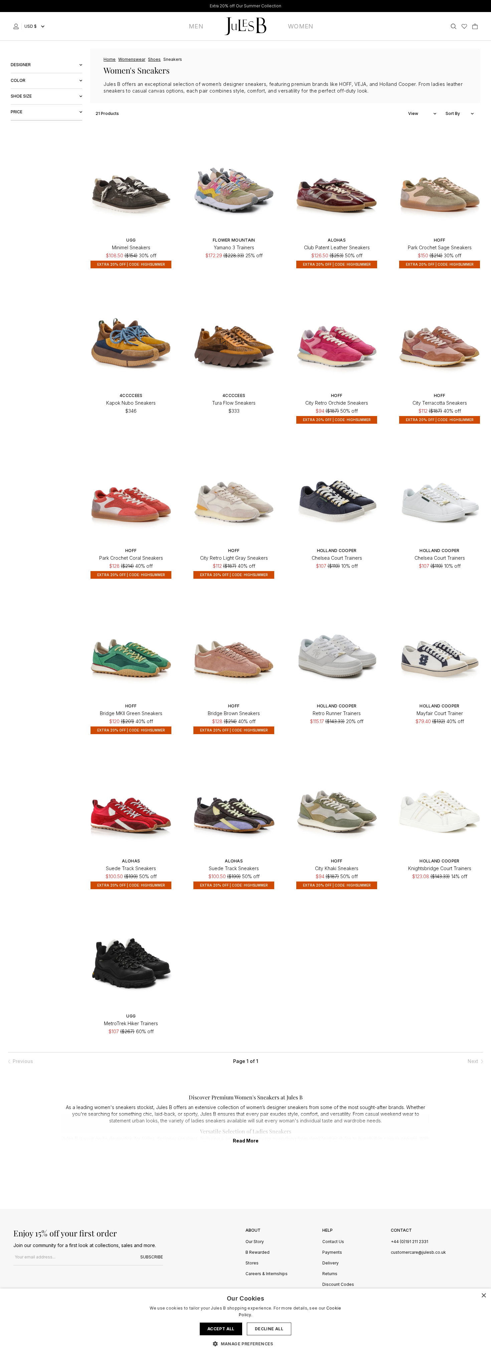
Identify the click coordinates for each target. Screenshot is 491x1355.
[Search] (453, 26)
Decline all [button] (269, 1328)
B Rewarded (258, 1252)
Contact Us (333, 1242)
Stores (252, 1263)
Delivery (330, 1263)
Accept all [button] (220, 1328)
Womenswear (131, 59)
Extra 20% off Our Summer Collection (245, 5)
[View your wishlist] (464, 26)
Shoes (154, 59)
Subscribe (151, 1256)
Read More (246, 1140)
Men (196, 26)
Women (300, 26)
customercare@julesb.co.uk (418, 1252)
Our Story (255, 1242)
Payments (332, 1252)
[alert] (245, 1322)
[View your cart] (475, 26)
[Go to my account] (17, 26)
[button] (245, 1343)
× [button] (483, 1295)
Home (110, 59)
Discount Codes (338, 1284)
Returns (329, 1274)
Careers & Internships (267, 1274)
